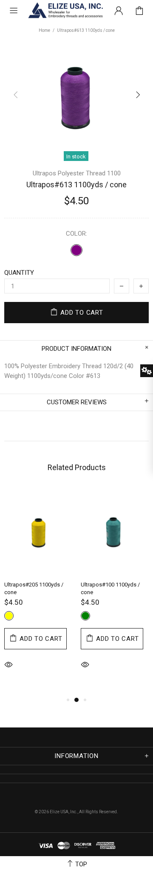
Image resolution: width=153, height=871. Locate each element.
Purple (76, 250)
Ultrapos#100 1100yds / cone (110, 588)
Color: (76, 233)
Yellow (9, 616)
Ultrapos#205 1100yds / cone (33, 588)
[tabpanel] (38, 591)
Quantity (19, 272)
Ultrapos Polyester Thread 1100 (77, 173)
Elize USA (65, 11)
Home (44, 30)
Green (85, 616)
